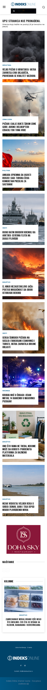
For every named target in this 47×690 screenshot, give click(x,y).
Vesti (4, 228)
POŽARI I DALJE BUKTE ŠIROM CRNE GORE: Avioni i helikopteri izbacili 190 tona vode (19, 127)
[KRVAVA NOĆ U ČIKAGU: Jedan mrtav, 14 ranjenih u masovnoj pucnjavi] (23, 382)
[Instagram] (25, 665)
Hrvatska (6, 65)
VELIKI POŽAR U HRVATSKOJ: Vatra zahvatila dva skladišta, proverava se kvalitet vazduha (19, 73)
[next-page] (25, 629)
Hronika (6, 390)
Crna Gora (7, 119)
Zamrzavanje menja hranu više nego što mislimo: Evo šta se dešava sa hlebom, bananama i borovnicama (23, 622)
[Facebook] (20, 665)
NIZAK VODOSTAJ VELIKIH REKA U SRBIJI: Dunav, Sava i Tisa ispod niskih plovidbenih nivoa (18, 507)
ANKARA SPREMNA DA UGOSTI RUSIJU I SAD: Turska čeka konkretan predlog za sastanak (16, 179)
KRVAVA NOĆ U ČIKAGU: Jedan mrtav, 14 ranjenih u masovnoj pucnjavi (18, 398)
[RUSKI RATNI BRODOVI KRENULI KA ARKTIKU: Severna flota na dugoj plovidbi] (23, 219)
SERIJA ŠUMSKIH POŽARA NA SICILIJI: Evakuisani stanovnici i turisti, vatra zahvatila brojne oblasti (19, 342)
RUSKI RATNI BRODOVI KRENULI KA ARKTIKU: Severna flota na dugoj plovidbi (18, 235)
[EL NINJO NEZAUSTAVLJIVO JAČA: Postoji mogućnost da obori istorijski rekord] (23, 273)
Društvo (6, 282)
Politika (6, 170)
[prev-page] (3, 570)
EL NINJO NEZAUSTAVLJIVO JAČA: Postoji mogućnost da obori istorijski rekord (17, 290)
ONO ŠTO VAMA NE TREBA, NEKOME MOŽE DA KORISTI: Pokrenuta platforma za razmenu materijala (19, 450)
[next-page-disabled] (7, 570)
